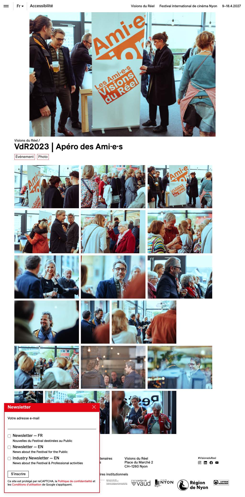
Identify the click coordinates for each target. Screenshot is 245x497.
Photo (43, 157)
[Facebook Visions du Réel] (211, 462)
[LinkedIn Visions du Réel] (205, 462)
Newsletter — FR (42, 437)
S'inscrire (18, 474)
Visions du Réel (26, 140)
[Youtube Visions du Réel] (217, 462)
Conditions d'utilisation (26, 484)
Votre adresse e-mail (23, 418)
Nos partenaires (100, 458)
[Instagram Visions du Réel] (199, 462)
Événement (25, 157)
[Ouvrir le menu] (6, 6)
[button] (67, 74)
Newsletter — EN (40, 449)
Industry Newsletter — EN (48, 460)
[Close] (93, 407)
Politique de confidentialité (75, 481)
